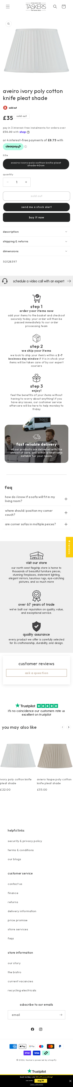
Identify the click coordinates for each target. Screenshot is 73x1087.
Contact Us (15, 884)
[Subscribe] (60, 1014)
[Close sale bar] (70, 1081)
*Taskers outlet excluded (36, 1084)
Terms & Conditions (21, 850)
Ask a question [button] (36, 673)
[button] (8, 6)
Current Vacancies (20, 981)
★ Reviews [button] (69, 547)
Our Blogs (14, 859)
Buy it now (36, 217)
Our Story (14, 963)
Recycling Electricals (22, 990)
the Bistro (14, 972)
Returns (13, 902)
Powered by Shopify (46, 1060)
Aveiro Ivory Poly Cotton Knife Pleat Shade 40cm (36, 165)
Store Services (18, 929)
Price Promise (18, 920)
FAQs (11, 938)
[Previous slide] (62, 727)
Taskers (30, 1060)
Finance (13, 893)
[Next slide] (68, 727)
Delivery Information (22, 911)
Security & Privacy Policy (25, 841)
